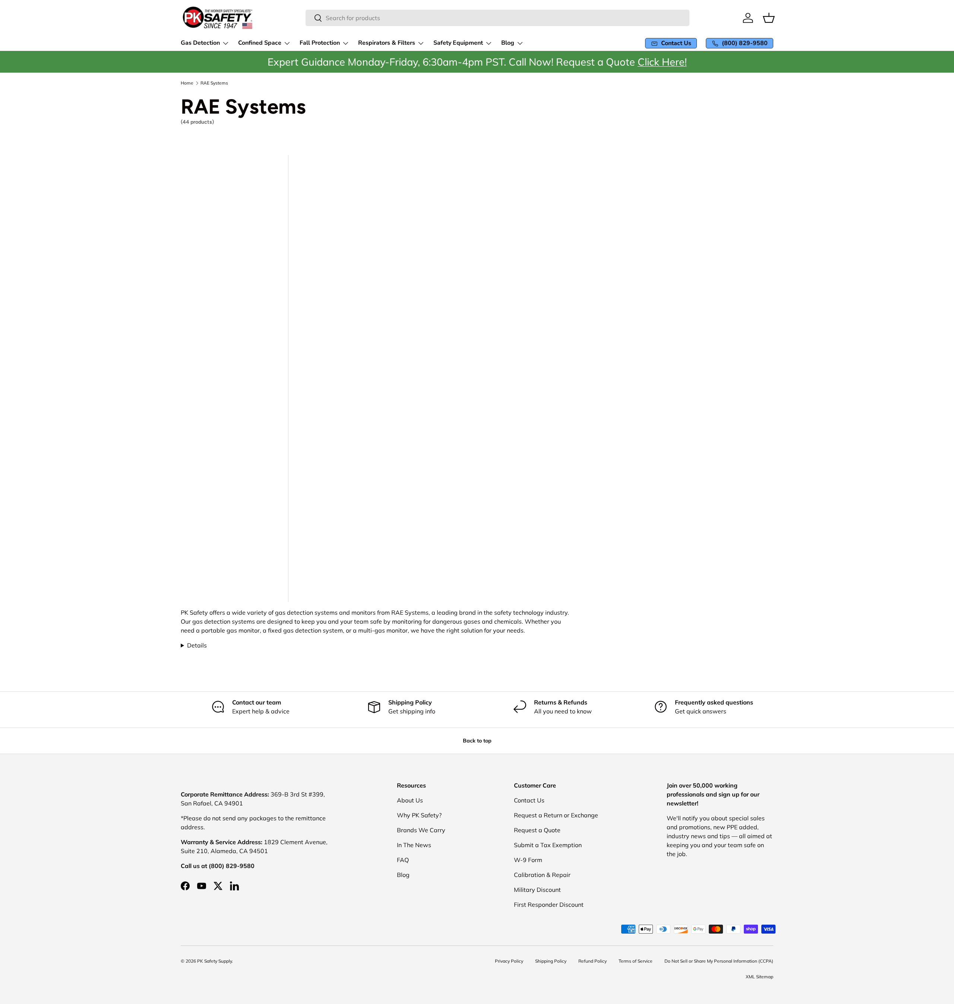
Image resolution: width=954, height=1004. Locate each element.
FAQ (403, 860)
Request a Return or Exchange (556, 815)
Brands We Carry (421, 830)
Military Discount (537, 889)
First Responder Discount (549, 904)
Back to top (477, 740)
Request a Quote (537, 830)
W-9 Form (528, 860)
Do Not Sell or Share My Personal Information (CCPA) (718, 961)
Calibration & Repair (542, 874)
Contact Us (529, 800)
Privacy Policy (509, 961)
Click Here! (662, 62)
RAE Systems (214, 83)
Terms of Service (636, 961)
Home (187, 83)
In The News (414, 845)
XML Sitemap (759, 976)
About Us (410, 800)
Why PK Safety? (419, 815)
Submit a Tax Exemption (548, 845)
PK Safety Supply (214, 961)
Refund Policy (592, 961)
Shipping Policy (550, 961)
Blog (403, 874)
